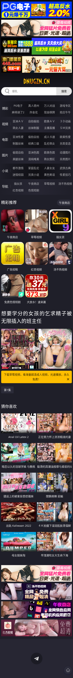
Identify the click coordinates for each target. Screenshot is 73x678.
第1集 (7, 390)
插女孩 (18, 183)
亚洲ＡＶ (18, 121)
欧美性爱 (65, 137)
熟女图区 (49, 159)
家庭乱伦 (33, 168)
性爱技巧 (65, 174)
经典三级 (33, 143)
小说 (5, 171)
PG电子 (18, 105)
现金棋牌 (49, 112)
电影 (5, 139)
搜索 (64, 91)
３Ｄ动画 (65, 121)
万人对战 (49, 105)
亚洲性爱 (18, 137)
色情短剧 (33, 190)
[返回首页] (68, 670)
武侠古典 (65, 168)
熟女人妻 (18, 128)
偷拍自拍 (33, 137)
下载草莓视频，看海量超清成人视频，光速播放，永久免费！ (36, 377)
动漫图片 (65, 152)
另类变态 (65, 143)
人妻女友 (49, 168)
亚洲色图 (33, 152)
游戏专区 (65, 105)
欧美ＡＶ (49, 121)
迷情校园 (18, 174)
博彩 (5, 108)
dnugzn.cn (36, 81)
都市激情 (18, 168)
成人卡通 (49, 137)
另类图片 (65, 159)
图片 (5, 155)
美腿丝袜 (18, 159)
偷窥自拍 (18, 152)
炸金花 (34, 112)
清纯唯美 (33, 159)
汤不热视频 (65, 183)
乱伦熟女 (49, 143)
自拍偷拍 (33, 121)
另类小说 (33, 174)
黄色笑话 (49, 174)
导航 (5, 186)
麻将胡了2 (18, 112)
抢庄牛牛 (65, 112)
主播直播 (49, 128)
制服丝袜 (18, 143)
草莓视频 (49, 183)
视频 (5, 124)
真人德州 (33, 105)
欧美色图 (49, 152)
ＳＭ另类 (65, 128)
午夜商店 (33, 183)
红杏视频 (18, 190)
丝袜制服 (33, 128)
